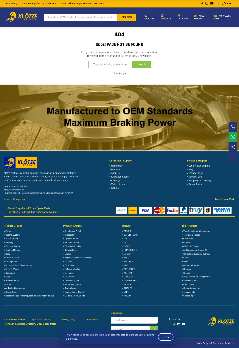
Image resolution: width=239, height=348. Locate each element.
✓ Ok (165, 336)
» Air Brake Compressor (15, 288)
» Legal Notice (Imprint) (198, 165)
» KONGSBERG (129, 250)
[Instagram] (206, 3)
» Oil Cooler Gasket (191, 246)
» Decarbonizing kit (190, 265)
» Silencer (186, 273)
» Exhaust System (12, 246)
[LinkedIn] (217, 3)
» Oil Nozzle (187, 238)
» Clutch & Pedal (11, 258)
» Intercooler (69, 235)
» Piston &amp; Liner (72, 284)
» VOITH (126, 292)
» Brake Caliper (11, 292)
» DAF (125, 238)
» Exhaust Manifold (71, 269)
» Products (114, 169)
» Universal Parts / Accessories (18, 265)
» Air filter (186, 242)
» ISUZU (126, 242)
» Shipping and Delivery (199, 180)
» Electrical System (12, 250)
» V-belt (185, 261)
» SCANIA (126, 284)
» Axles (7, 277)
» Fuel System (10, 261)
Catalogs (183, 18)
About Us (149, 18)
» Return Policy (194, 184)
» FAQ (190, 169)
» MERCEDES (128, 269)
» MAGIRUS (128, 261)
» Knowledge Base (119, 176)
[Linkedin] (178, 324)
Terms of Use (93, 320)
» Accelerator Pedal (72, 231)
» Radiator (186, 269)
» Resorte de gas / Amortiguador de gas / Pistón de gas (29, 296)
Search (127, 17)
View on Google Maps (15, 199)
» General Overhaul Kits (74, 296)
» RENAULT (127, 277)
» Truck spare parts (191, 235)
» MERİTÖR (128, 273)
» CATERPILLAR (130, 235)
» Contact (114, 188)
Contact (229, 3)
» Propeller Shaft (11, 280)
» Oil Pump (68, 273)
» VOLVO (126, 296)
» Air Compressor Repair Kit (194, 250)
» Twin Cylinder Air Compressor (196, 277)
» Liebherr (126, 254)
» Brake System (11, 238)
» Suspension (10, 273)
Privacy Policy (68, 320)
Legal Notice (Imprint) (40, 320)
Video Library (199, 17)
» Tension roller (188, 292)
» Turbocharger (70, 288)
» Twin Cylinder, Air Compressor (196, 231)
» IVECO (126, 246)
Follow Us (174, 319)
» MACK (126, 258)
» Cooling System (12, 235)
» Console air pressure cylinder (196, 254)
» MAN (125, 265)
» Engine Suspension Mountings (77, 258)
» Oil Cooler (68, 277)
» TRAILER (127, 288)
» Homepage (116, 165)
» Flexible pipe (188, 296)
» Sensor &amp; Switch (73, 292)
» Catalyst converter (191, 288)
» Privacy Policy (195, 173)
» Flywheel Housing (72, 246)
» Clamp (185, 258)
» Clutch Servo (188, 284)
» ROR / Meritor (129, 280)
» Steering (8, 242)
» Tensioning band (190, 280)
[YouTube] (212, 3)
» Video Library (117, 184)
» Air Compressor (71, 242)
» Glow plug (68, 265)
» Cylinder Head (70, 238)
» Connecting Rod (71, 280)
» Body (7, 254)
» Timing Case (69, 250)
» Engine (8, 231)
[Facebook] (202, 3)
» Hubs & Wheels (11, 269)
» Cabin (7, 284)
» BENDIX (126, 231)
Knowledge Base (222, 17)
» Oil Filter (67, 261)
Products (166, 18)
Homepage (119, 73)
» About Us (114, 173)
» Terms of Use (194, 176)
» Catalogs (114, 180)
